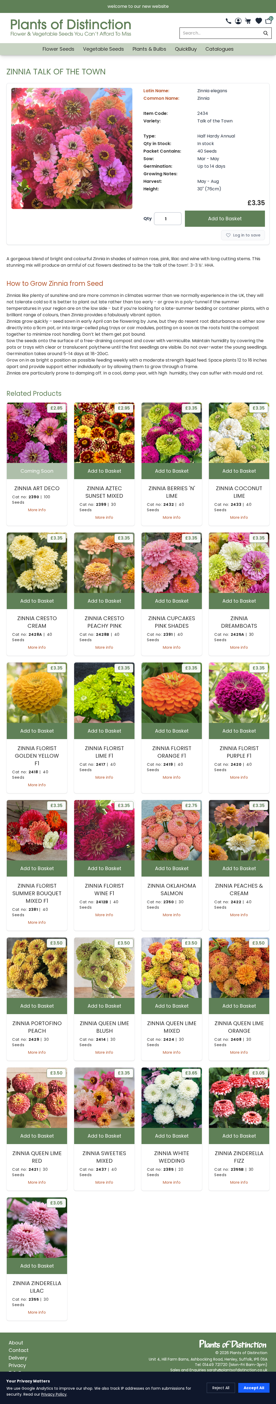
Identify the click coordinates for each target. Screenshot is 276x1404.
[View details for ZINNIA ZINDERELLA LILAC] (37, 1227)
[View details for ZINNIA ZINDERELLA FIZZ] (239, 1097)
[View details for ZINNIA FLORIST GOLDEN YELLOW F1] (37, 692)
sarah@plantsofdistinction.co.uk (237, 1370)
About (16, 1342)
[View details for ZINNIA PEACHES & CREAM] (239, 830)
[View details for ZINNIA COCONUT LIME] (239, 433)
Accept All (254, 1388)
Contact (19, 1350)
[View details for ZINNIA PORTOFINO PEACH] (37, 968)
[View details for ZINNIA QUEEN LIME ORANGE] (239, 968)
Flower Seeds (58, 49)
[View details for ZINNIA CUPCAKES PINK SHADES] (172, 563)
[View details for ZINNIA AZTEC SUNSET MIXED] (104, 433)
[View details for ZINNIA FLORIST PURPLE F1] (239, 692)
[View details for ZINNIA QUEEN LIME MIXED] (172, 968)
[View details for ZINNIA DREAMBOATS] (239, 563)
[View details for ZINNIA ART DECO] (37, 433)
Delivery (18, 1357)
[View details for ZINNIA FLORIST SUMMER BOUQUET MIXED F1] (37, 830)
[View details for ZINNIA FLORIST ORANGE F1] (172, 692)
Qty (147, 218)
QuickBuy (186, 49)
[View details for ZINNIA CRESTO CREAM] (37, 563)
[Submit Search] (266, 33)
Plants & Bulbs (149, 49)
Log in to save (246, 235)
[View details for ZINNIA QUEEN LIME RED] (37, 1097)
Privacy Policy (54, 1394)
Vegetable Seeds (103, 49)
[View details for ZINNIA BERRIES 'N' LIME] (172, 433)
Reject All (220, 1388)
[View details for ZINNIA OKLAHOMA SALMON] (172, 830)
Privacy (17, 1365)
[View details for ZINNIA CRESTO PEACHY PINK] (104, 563)
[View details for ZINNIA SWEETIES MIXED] (104, 1097)
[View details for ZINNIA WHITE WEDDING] (172, 1097)
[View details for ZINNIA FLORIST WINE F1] (104, 830)
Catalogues (219, 49)
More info (37, 510)
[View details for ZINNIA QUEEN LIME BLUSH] (104, 968)
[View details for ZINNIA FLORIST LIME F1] (104, 692)
